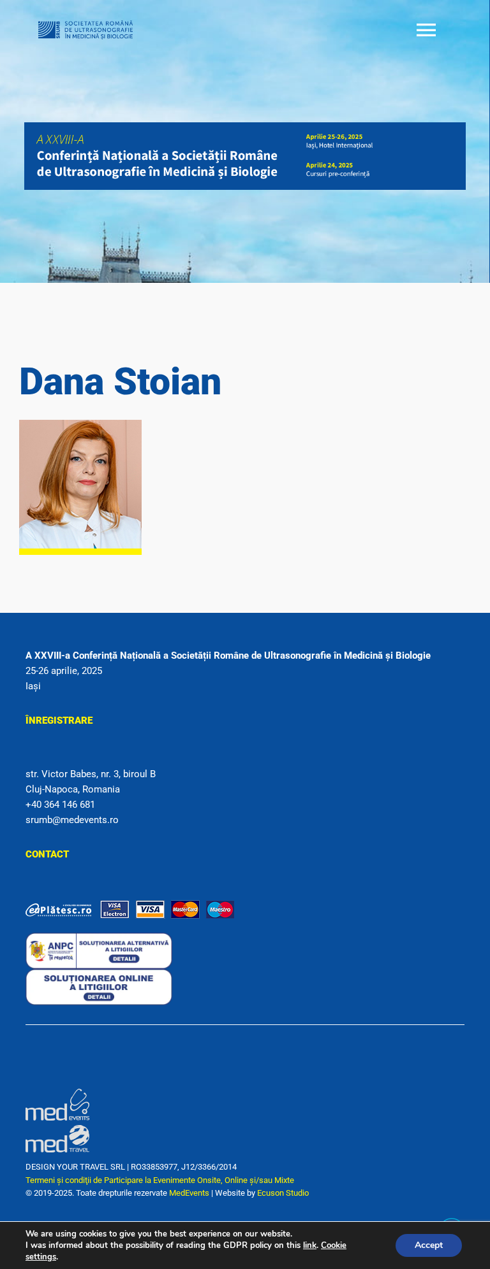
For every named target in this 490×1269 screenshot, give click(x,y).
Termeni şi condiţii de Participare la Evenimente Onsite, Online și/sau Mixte (160, 1180)
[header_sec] (244, 127)
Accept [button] (429, 1245)
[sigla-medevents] (57, 1093)
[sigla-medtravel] (57, 1125)
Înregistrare (59, 720)
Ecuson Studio (283, 1193)
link (309, 1245)
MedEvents (189, 1193)
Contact (47, 854)
